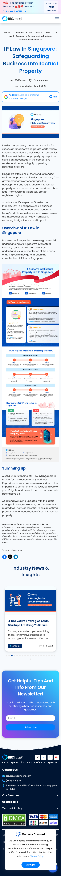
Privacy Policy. (36, 856)
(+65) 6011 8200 (14, 781)
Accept (30, 864)
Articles (20, 32)
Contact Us (10, 770)
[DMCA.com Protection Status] (14, 820)
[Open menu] (57, 19)
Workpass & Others (39, 32)
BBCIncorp (20, 80)
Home (7, 32)
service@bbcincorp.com (18, 776)
